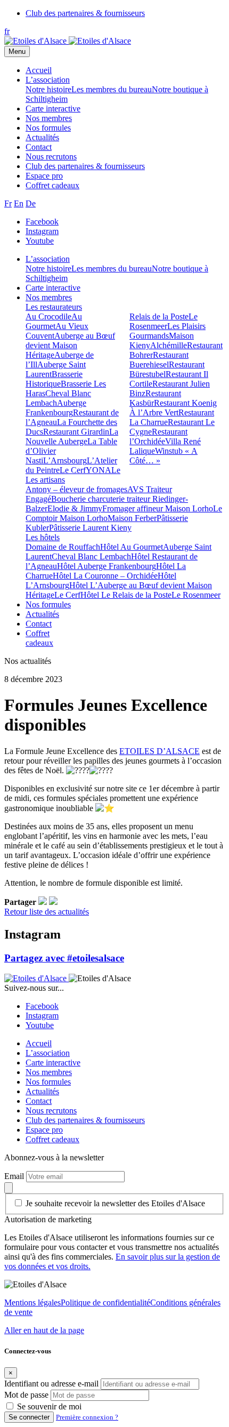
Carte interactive (53, 108)
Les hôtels (43, 537)
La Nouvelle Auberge (72, 436)
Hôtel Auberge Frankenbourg (106, 566)
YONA (98, 470)
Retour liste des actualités (46, 911)
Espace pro (44, 175)
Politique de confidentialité (105, 1302)
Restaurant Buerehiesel (159, 359)
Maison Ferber (132, 518)
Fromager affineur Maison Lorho (157, 508)
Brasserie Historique (54, 379)
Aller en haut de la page (44, 1330)
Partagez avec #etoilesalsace (64, 958)
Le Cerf (73, 470)
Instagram (42, 231)
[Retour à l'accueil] (36, 40)
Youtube (40, 240)
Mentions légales (32, 1302)
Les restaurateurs (54, 306)
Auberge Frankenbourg (56, 407)
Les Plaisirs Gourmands (167, 331)
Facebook (42, 221)
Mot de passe (26, 1394)
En (18, 203)
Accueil (39, 70)
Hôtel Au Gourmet (131, 546)
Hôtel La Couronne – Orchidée (105, 575)
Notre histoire (48, 89)
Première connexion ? (87, 1417)
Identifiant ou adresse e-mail (51, 1383)
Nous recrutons (51, 156)
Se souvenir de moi (49, 1406)
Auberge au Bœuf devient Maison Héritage (70, 345)
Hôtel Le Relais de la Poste (125, 594)
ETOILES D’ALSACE (159, 751)
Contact (39, 146)
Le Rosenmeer (163, 321)
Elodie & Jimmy (74, 508)
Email (15, 1176)
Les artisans (45, 479)
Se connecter (29, 1417)
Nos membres (49, 118)
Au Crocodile (48, 316)
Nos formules (48, 127)
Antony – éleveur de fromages (76, 489)
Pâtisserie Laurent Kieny (90, 527)
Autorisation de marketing (48, 1219)
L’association (48, 79)
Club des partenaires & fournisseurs (85, 13)
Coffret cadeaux (52, 185)
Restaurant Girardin (76, 431)
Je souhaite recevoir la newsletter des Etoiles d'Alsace (115, 1203)
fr (7, 31)
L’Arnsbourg (65, 460)
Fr (8, 203)
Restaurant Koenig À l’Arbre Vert (173, 407)
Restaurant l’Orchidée (158, 436)
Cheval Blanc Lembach (91, 556)
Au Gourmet (54, 321)
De (31, 203)
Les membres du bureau (111, 89)
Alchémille (168, 345)
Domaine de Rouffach (63, 546)
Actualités (42, 137)
